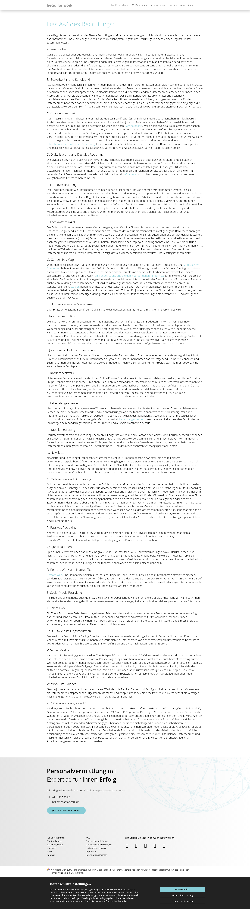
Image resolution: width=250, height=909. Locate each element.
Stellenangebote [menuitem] (55, 844)
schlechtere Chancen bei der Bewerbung (71, 144)
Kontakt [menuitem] (51, 854)
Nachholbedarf (133, 126)
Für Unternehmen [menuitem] (56, 837)
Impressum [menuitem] (91, 851)
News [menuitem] (49, 851)
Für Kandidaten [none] (139, 5)
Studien (75, 286)
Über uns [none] (172, 5)
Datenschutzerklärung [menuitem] (97, 841)
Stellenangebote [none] (157, 5)
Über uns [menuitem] (51, 848)
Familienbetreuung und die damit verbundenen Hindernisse (129, 275)
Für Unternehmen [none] (120, 5)
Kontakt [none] (191, 5)
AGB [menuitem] (88, 837)
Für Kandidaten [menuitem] (54, 841)
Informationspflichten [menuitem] (96, 854)
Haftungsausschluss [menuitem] (96, 848)
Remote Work (55, 575)
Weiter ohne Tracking (182, 895)
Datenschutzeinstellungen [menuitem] (99, 844)
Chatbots (130, 174)
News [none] (182, 5)
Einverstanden (182, 889)
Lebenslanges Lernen (131, 419)
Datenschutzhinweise (182, 901)
